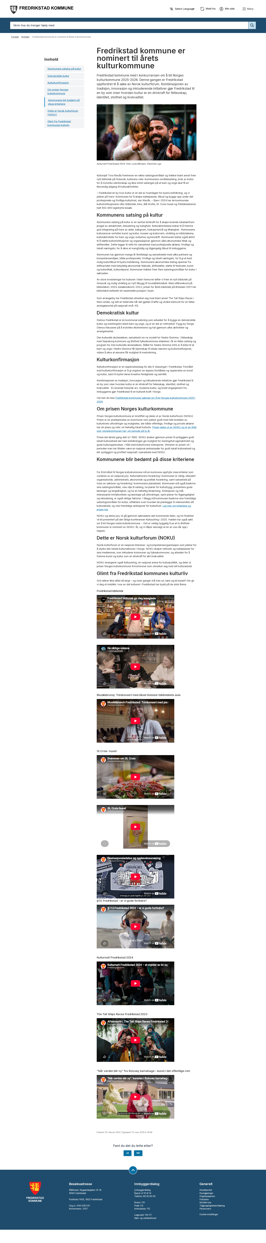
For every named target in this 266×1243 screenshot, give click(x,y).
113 (148, 1208)
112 (141, 1205)
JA (127, 1153)
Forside (15, 37)
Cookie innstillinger (209, 1214)
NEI (138, 1153)
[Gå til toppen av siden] (133, 1170)
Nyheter (25, 37)
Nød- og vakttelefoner (145, 1218)
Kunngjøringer (206, 1193)
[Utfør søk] (252, 25)
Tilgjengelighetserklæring (212, 1205)
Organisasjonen (207, 1196)
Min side (229, 8)
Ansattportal (206, 1190)
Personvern (205, 1208)
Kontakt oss (205, 1202)
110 (143, 1202)
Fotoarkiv (204, 1199)
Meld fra (210, 8)
